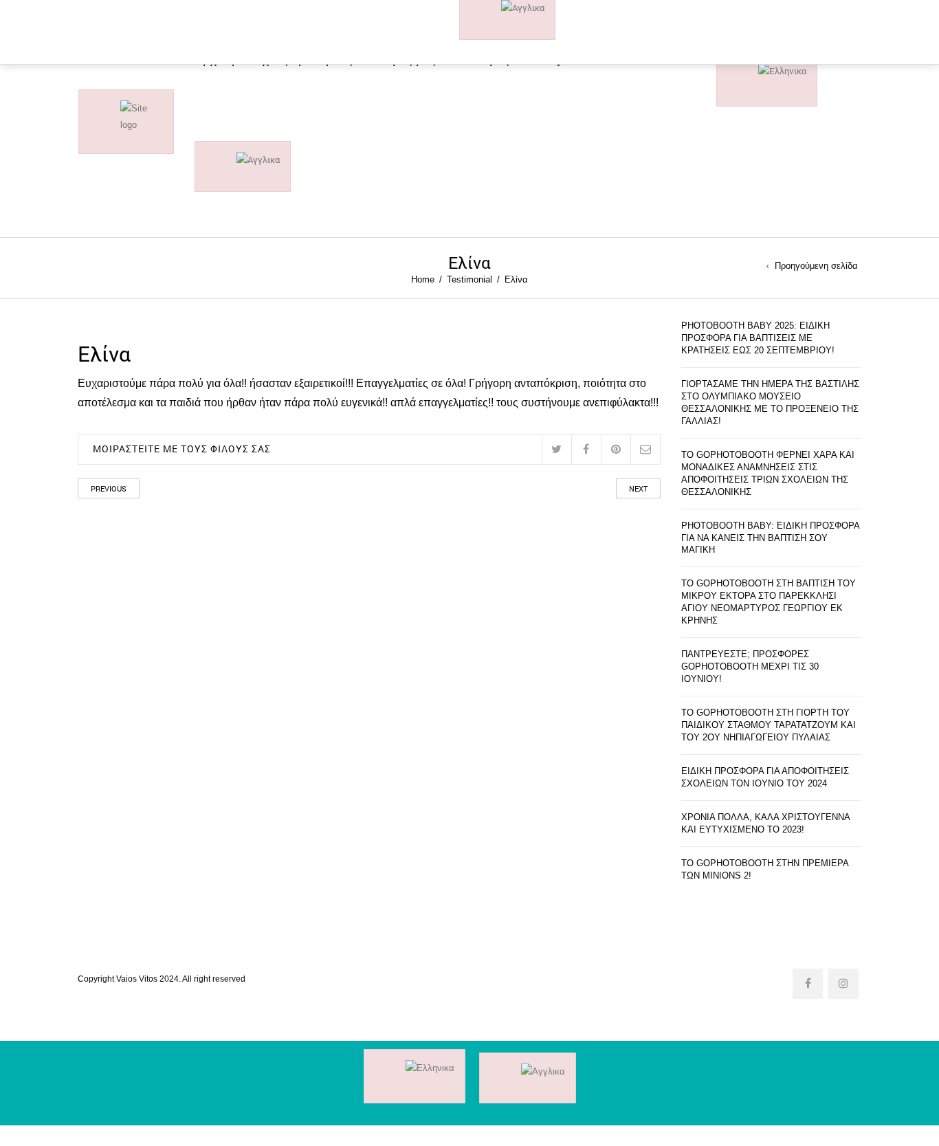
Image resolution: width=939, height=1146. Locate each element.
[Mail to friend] (645, 449)
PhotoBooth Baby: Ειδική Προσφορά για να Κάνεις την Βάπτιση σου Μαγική (770, 537)
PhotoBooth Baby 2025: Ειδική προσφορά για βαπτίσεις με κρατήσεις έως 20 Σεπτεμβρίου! (758, 337)
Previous (108, 488)
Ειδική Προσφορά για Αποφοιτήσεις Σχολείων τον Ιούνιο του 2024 (765, 777)
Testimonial (469, 279)
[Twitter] (556, 449)
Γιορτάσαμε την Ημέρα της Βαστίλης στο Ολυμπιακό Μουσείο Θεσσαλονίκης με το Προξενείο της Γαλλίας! (770, 402)
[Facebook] (586, 449)
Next (638, 488)
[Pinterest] (615, 449)
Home (422, 279)
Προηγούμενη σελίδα (816, 266)
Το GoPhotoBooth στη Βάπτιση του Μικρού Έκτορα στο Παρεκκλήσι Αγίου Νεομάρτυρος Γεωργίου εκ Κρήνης (768, 602)
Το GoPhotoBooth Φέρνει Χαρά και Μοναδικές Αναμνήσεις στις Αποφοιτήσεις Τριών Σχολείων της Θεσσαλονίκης (767, 473)
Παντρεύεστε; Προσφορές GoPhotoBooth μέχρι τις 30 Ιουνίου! (750, 666)
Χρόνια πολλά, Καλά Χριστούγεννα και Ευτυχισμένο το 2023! (765, 823)
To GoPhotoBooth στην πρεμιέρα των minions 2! (764, 869)
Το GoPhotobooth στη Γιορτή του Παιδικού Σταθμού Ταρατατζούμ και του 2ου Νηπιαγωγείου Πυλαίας (768, 724)
